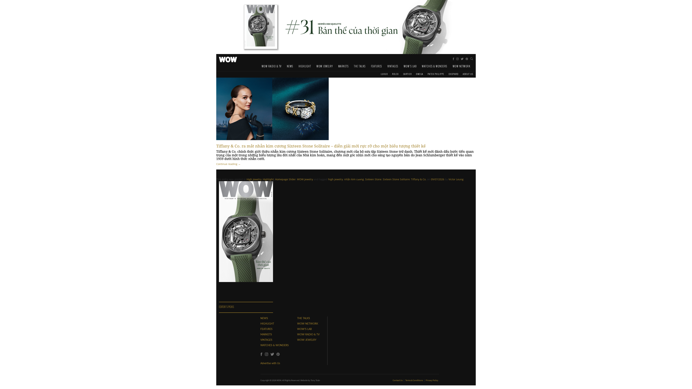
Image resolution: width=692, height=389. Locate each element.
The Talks (360, 66)
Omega (419, 73)
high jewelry (335, 179)
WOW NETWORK (307, 323)
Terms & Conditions (414, 380)
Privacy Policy (432, 380)
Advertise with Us (270, 363)
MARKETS (266, 334)
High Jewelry (254, 179)
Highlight (305, 66)
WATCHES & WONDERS (274, 345)
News (290, 66)
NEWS (264, 318)
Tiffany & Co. (418, 179)
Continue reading (228, 164)
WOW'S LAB (304, 328)
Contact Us (398, 380)
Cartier (407, 73)
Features (376, 66)
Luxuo (384, 73)
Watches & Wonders (434, 66)
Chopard (454, 73)
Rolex (395, 73)
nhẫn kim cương (354, 179)
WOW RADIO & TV (308, 334)
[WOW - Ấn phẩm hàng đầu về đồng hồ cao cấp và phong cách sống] (228, 58)
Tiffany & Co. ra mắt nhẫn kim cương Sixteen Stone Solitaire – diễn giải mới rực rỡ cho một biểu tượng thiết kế (321, 146)
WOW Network (462, 66)
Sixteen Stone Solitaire (396, 179)
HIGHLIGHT (267, 323)
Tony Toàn (315, 380)
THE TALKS (303, 318)
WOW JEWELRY (306, 339)
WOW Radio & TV (271, 66)
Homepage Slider (285, 179)
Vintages (392, 66)
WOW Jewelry (324, 66)
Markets (343, 66)
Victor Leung (456, 179)
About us (468, 73)
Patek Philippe (436, 73)
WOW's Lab (410, 66)
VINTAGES (266, 339)
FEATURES (266, 328)
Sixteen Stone (373, 179)
